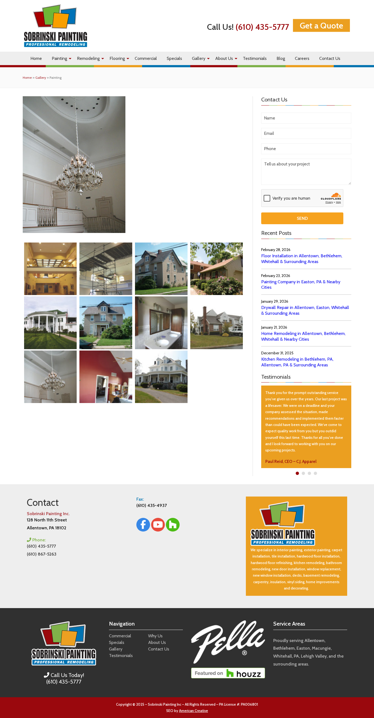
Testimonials (255, 58)
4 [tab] (315, 473)
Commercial (146, 58)
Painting (59, 58)
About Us (224, 58)
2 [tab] (303, 473)
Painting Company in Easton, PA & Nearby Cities (300, 284)
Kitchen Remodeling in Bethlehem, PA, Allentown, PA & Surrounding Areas (297, 362)
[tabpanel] (306, 427)
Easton (303, 648)
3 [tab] (309, 473)
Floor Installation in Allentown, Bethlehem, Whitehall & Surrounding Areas (301, 258)
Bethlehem (284, 648)
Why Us (155, 635)
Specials (174, 58)
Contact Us (329, 58)
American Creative (193, 710)
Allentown (314, 640)
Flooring (117, 58)
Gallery (198, 58)
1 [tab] (297, 473)
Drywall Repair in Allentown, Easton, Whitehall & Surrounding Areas (305, 310)
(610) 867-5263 (41, 554)
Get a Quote (321, 25)
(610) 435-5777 (262, 27)
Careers (302, 58)
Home (36, 58)
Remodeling (88, 58)
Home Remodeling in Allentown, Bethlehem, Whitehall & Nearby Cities (303, 336)
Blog (281, 58)
